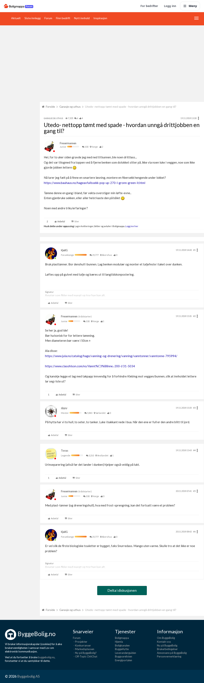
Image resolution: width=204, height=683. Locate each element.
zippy (64, 408)
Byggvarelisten (123, 656)
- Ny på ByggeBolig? (85, 652)
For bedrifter (149, 6)
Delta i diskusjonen (122, 590)
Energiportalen (123, 660)
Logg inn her (131, 226)
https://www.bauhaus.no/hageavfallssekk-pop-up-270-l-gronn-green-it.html (94, 183)
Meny (193, 6)
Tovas (64, 450)
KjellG (64, 250)
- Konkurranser (82, 645)
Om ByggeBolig (166, 637)
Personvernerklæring (169, 656)
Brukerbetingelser (167, 649)
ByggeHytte (122, 649)
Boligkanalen (122, 645)
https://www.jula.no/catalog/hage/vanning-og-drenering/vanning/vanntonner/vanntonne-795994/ (111, 356)
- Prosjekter (80, 641)
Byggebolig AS (28, 676)
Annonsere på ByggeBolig (172, 652)
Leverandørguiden (125, 652)
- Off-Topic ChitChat (85, 656)
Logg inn (170, 6)
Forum (48, 18)
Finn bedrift (63, 18)
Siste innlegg (33, 18)
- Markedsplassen (83, 649)
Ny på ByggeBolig (167, 645)
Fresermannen (68, 143)
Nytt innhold (82, 18)
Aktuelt (16, 18)
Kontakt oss (164, 641)
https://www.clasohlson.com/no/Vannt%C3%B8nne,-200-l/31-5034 (90, 366)
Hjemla (119, 641)
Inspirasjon (100, 18)
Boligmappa (122, 637)
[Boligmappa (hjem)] (18, 6)
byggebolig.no (46, 657)
